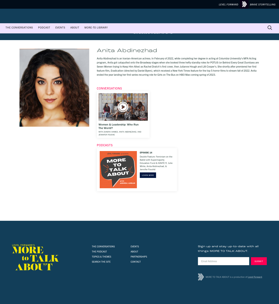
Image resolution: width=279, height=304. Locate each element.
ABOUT (74, 27)
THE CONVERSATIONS (19, 27)
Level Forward (255, 276)
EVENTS (60, 27)
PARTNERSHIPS (139, 256)
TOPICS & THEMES (101, 256)
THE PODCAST (99, 251)
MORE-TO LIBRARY (96, 27)
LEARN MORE (148, 175)
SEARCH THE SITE (101, 261)
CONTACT (136, 261)
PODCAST (44, 27)
